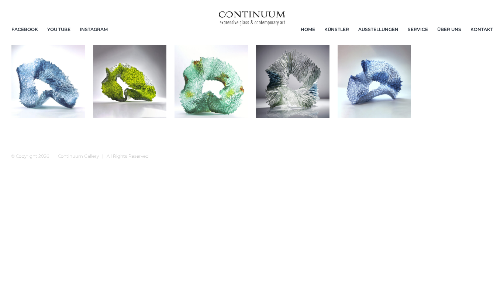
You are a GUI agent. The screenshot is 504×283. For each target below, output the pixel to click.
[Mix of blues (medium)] (48, 81)
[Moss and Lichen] (129, 81)
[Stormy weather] (292, 81)
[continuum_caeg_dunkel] (252, 14)
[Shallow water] (211, 81)
